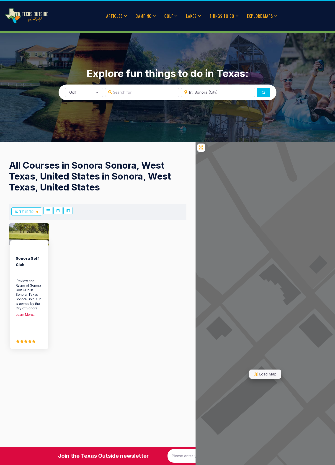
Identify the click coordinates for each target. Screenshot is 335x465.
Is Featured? (24, 211)
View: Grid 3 (57, 210)
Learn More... (25, 314)
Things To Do (221, 16)
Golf (168, 16)
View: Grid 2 (47, 210)
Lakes (191, 16)
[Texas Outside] (26, 16)
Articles (114, 16)
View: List (67, 210)
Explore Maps (260, 16)
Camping (144, 16)
